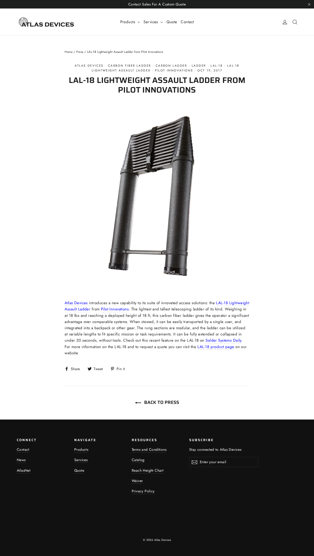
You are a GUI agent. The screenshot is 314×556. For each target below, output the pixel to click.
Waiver (137, 480)
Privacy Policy (143, 491)
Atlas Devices (89, 65)
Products (128, 22)
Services (151, 22)
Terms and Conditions (149, 449)
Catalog (138, 459)
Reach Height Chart (147, 470)
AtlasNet (23, 470)
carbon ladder (171, 65)
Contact (187, 22)
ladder (199, 65)
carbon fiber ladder (129, 65)
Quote (171, 22)
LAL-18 (217, 65)
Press (79, 52)
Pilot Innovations (174, 70)
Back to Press (161, 402)
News (21, 459)
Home (69, 52)
